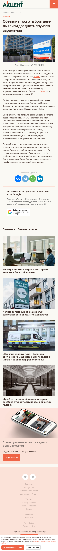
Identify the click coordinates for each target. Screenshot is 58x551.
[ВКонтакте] (18, 178)
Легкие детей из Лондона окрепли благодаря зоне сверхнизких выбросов (26, 313)
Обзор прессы (29, 502)
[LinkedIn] (40, 178)
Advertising (29, 523)
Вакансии (29, 517)
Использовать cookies (13, 547)
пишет (37, 76)
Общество (29, 487)
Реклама (29, 514)
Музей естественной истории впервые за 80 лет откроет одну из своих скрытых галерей (27, 402)
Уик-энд (29, 499)
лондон (6, 16)
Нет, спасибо (33, 547)
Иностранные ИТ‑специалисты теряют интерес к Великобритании (25, 271)
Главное (29, 484)
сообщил (41, 91)
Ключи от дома (29, 506)
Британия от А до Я (29, 494)
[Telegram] (25, 178)
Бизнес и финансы (29, 491)
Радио (29, 509)
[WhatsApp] (32, 178)
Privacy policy (29, 526)
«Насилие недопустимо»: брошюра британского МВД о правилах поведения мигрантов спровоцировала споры (26, 356)
